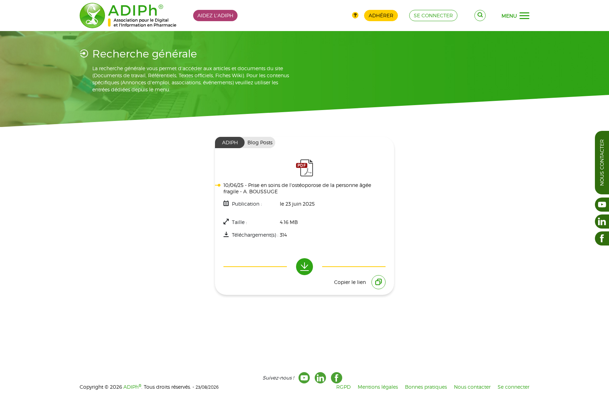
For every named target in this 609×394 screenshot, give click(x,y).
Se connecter (513, 387)
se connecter (433, 15)
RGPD (343, 387)
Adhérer (381, 15)
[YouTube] (304, 377)
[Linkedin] (320, 377)
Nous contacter (602, 162)
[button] (524, 15)
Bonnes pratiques (426, 387)
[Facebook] (336, 377)
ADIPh (132, 387)
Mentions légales (378, 387)
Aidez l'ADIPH (215, 15)
